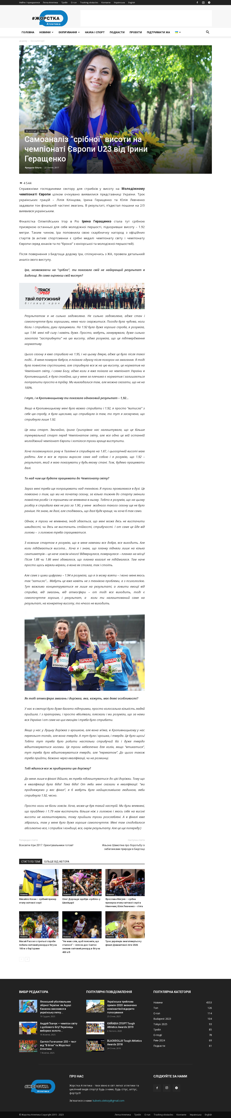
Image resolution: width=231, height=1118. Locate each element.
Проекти (136, 32)
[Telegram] (209, 2)
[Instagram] (203, 2)
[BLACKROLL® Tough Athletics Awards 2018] (95, 1045)
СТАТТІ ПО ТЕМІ (30, 861)
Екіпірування (68, 32)
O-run (74, 2)
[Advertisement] (146, 18)
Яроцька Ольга (33, 167)
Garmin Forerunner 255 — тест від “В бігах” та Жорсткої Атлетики (58, 1045)
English (131, 2)
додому (23, 40)
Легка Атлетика (50, 2)
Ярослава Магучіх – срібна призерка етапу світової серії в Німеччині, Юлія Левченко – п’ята (124, 903)
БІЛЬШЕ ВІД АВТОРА (56, 861)
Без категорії (31, 131)
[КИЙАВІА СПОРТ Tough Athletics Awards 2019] (95, 1028)
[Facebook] (197, 2)
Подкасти (117, 32)
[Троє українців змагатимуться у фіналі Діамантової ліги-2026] (125, 924)
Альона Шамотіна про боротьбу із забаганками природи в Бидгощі (123, 847)
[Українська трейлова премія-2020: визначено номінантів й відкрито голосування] (95, 1006)
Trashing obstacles (89, 2)
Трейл (64, 2)
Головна (28, 32)
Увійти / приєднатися (29, 2)
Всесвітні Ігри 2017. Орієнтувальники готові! (46, 845)
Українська (119, 2)
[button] (207, 32)
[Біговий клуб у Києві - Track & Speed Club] (82, 296)
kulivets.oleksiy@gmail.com (108, 1100)
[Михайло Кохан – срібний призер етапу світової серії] (38, 882)
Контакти (105, 2)
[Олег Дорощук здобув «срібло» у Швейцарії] (82, 882)
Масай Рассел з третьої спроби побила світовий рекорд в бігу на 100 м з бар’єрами (38, 945)
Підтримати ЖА (158, 32)
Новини (45, 32)
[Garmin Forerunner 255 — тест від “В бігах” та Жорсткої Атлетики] (28, 1046)
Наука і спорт (95, 32)
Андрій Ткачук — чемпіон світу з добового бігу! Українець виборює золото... (58, 1027)
